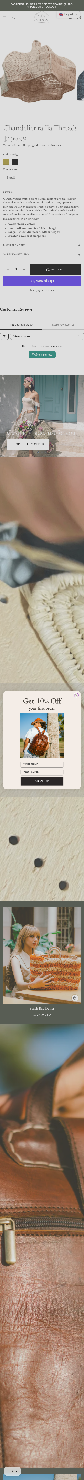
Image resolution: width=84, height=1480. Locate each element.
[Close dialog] (76, 695)
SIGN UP (42, 781)
